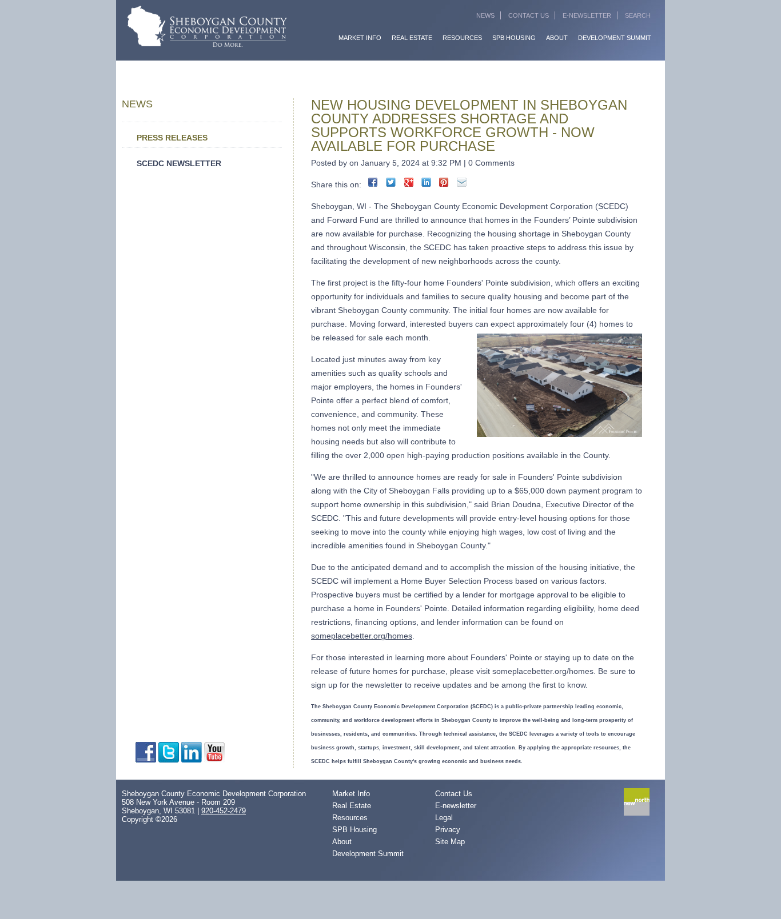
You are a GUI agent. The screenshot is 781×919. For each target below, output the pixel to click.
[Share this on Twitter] (391, 182)
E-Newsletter (587, 15)
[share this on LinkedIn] (426, 182)
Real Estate (412, 37)
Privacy (447, 829)
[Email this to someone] (462, 182)
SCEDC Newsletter (179, 163)
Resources (462, 37)
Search (638, 15)
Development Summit (614, 37)
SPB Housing (514, 37)
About (557, 37)
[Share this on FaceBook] (373, 182)
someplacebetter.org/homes (361, 635)
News (485, 15)
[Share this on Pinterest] (444, 182)
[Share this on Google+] (408, 182)
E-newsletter (455, 805)
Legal (444, 817)
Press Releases (172, 137)
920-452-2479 (223, 810)
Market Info (359, 37)
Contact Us (528, 15)
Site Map (450, 841)
